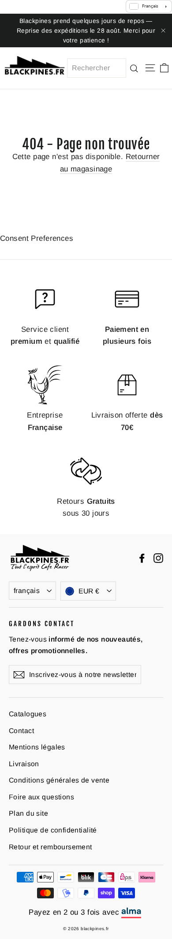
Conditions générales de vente (59, 780)
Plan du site (28, 813)
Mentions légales (37, 747)
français (27, 590)
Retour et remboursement (50, 847)
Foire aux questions (41, 797)
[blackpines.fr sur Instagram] (158, 558)
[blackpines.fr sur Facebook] (142, 558)
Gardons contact (42, 623)
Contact (21, 730)
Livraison (24, 764)
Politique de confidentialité (53, 830)
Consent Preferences (36, 238)
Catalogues (27, 714)
